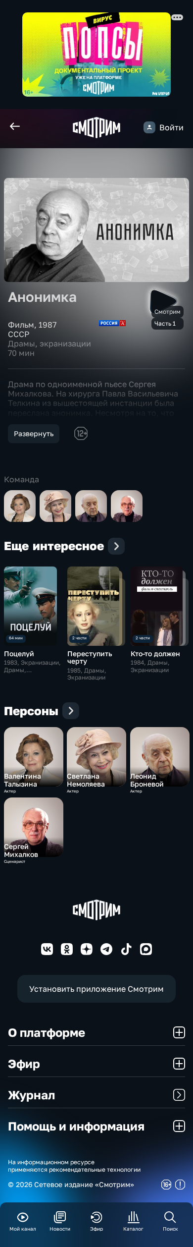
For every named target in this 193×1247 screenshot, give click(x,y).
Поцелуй (19, 653)
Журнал (31, 1094)
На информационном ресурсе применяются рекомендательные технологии (74, 1166)
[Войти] (149, 127)
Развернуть (33, 433)
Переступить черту (89, 657)
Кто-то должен (155, 653)
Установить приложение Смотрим (96, 989)
